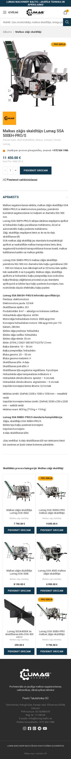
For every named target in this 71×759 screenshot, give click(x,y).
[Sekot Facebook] (30, 728)
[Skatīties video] (9, 91)
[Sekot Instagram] (25, 728)
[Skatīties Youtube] (45, 728)
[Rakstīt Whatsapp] (35, 728)
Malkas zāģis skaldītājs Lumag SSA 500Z (19, 512)
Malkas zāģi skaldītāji (28, 31)
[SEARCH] (67, 22)
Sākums (7, 31)
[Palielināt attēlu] (9, 100)
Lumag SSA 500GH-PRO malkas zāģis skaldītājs (52, 512)
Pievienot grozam (36, 170)
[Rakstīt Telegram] (40, 728)
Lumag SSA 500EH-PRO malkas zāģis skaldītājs (52, 633)
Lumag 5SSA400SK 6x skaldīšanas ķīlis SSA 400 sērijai (19, 634)
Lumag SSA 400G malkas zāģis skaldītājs (52, 572)
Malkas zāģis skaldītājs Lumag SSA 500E (19, 572)
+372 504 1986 (60, 150)
